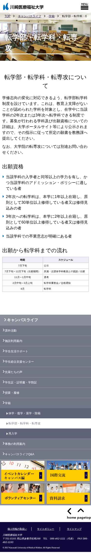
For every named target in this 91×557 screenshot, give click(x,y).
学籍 (52, 16)
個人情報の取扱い (17, 529)
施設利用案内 (13, 341)
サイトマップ (74, 529)
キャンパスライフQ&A (19, 454)
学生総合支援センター (19, 361)
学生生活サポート (16, 351)
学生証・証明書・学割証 (21, 382)
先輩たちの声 (13, 372)
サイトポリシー (45, 529)
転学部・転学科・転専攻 (24, 423)
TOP (7, 16)
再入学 (12, 433)
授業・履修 (12, 392)
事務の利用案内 (15, 444)
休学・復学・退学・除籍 (24, 413)
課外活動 (11, 330)
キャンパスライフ (29, 16)
